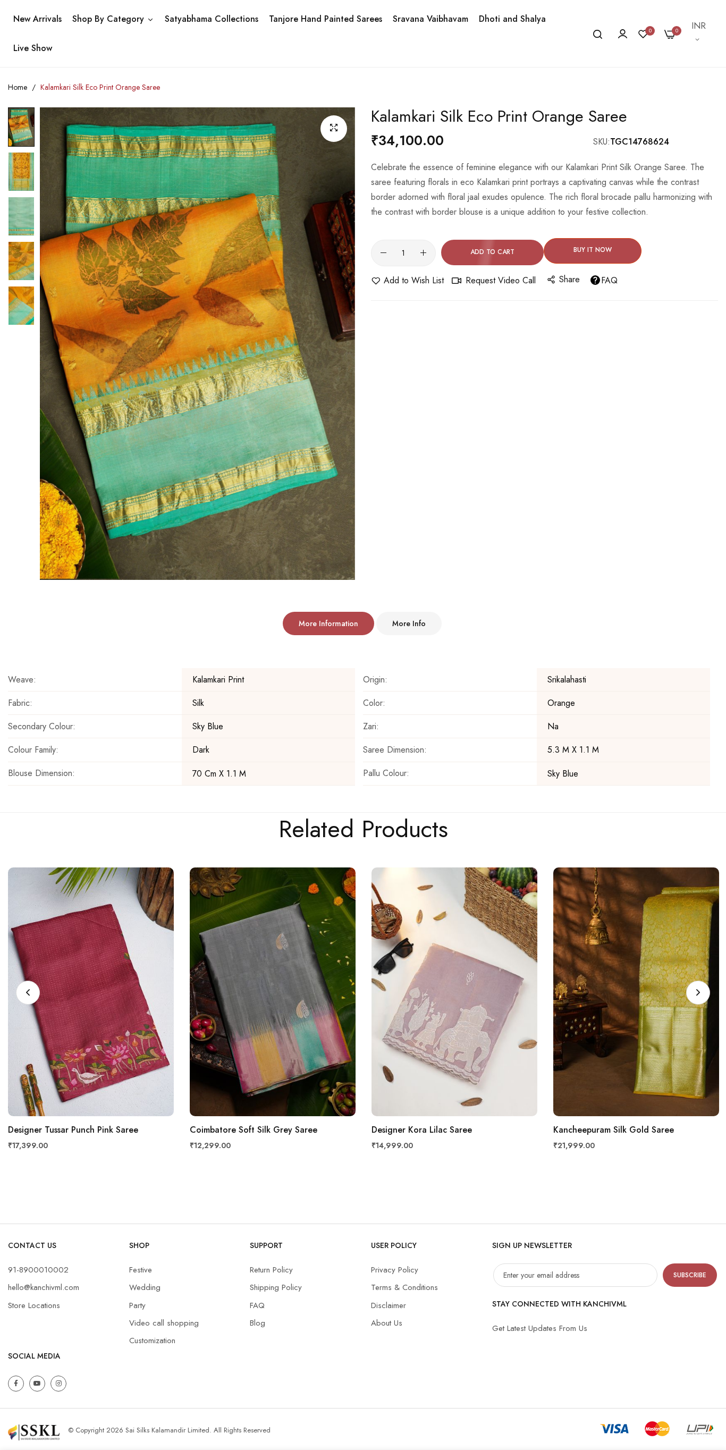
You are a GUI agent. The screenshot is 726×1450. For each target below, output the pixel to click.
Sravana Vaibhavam (430, 19)
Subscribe (689, 1275)
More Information (328, 623)
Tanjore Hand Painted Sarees (325, 19)
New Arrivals (37, 19)
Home (17, 87)
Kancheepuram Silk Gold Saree (613, 1130)
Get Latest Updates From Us (539, 1328)
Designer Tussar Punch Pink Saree (73, 1130)
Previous (28, 993)
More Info (409, 623)
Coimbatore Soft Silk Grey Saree (253, 1130)
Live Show (32, 48)
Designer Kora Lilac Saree (422, 1130)
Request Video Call (501, 280)
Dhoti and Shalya (512, 19)
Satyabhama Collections (211, 19)
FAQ (609, 280)
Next (698, 993)
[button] (699, 33)
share (569, 279)
